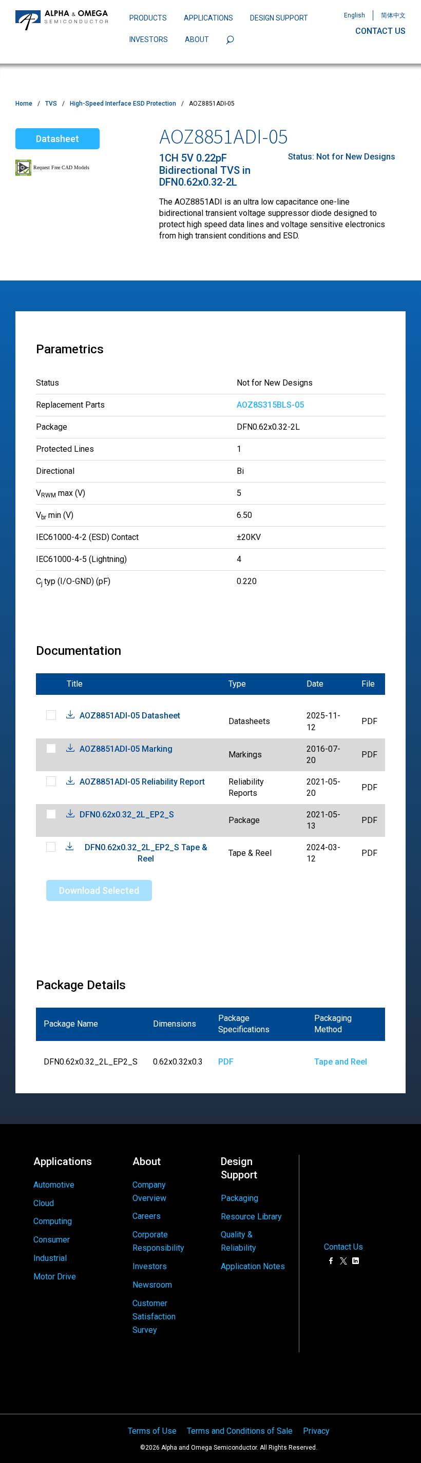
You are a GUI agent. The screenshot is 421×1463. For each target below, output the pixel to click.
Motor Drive (54, 1276)
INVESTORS (148, 39)
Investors (149, 1266)
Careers (146, 1216)
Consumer (51, 1240)
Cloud (43, 1203)
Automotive (53, 1185)
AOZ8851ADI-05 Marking (126, 749)
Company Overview (149, 1191)
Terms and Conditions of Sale (240, 1431)
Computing (52, 1221)
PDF (226, 1062)
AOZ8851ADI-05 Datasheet (130, 715)
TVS (51, 103)
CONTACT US (380, 31)
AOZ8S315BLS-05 (270, 405)
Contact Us (343, 1247)
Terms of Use (152, 1431)
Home (23, 103)
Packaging (239, 1198)
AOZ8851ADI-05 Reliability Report (142, 782)
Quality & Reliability (238, 1241)
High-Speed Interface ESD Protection (123, 103)
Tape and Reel (340, 1062)
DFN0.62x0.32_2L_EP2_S (127, 814)
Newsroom (152, 1285)
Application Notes (253, 1266)
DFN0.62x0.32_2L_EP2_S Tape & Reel (146, 853)
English (354, 15)
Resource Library (251, 1216)
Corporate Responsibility (158, 1241)
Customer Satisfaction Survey (154, 1316)
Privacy (316, 1431)
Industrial (50, 1258)
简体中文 (393, 15)
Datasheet (57, 138)
